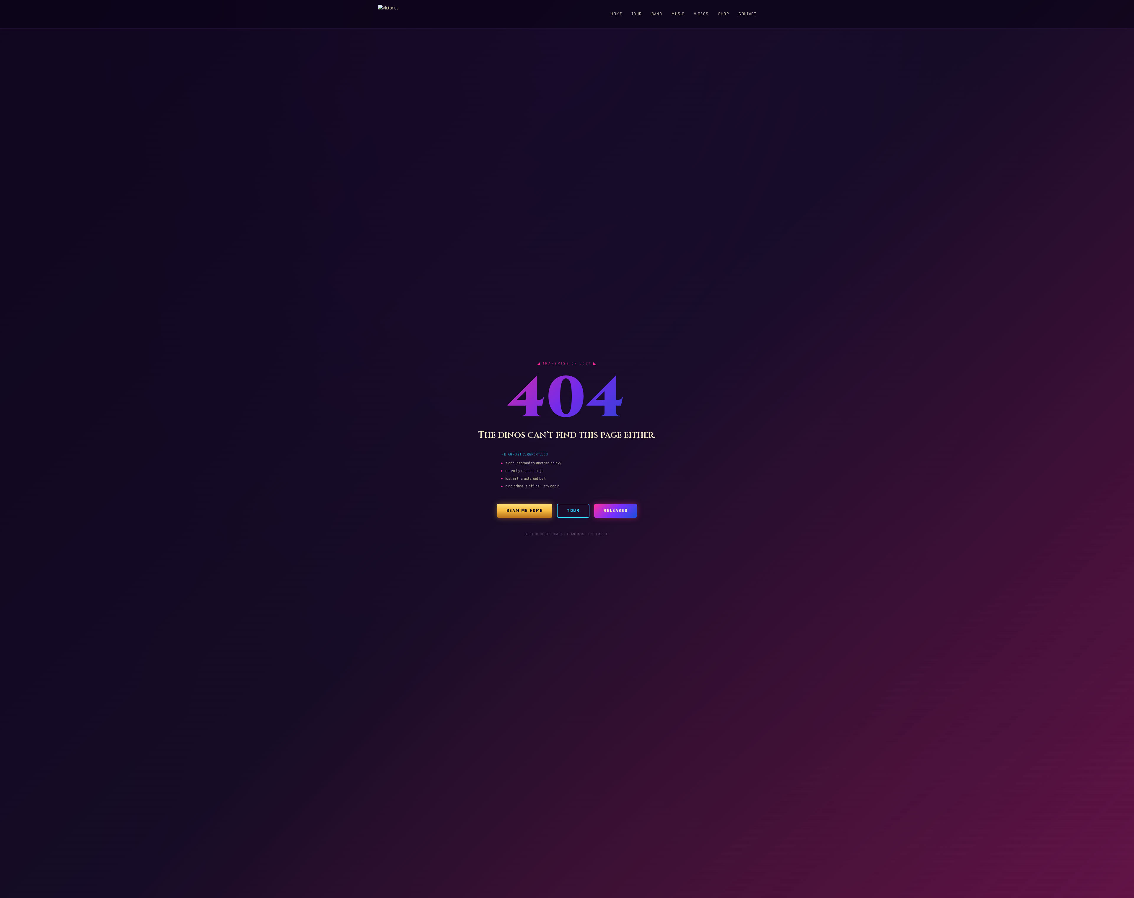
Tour (637, 14)
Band (656, 14)
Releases (616, 510)
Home (616, 14)
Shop (723, 14)
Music (678, 14)
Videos (701, 14)
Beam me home (524, 510)
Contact (747, 14)
